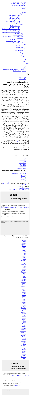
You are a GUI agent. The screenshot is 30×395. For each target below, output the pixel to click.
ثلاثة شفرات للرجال (14, 18)
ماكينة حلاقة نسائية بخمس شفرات (11, 32)
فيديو (21, 51)
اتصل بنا (24, 58)
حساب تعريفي (19, 50)
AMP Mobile (23, 166)
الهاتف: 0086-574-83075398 (19, 173)
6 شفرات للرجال (15, 23)
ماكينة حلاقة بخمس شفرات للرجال (10, 21)
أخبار (25, 44)
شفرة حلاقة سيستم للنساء (13, 41)
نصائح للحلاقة (19, 47)
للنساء (21, 24)
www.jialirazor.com (19, 142)
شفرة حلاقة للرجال (14, 39)
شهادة (21, 54)
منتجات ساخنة (22, 163)
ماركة (21, 53)
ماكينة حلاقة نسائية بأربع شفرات (11, 30)
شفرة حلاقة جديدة (18, 42)
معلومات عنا (23, 48)
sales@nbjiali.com (21, 168)
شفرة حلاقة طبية (18, 33)
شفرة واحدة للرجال (14, 15)
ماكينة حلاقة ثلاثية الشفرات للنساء (11, 29)
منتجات (24, 12)
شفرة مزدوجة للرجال (14, 16)
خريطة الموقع (22, 164)
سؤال (24, 60)
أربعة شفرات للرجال (14, 19)
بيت (25, 10)
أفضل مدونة (5, 183)
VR (25, 59)
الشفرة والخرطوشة (17, 35)
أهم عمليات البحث (24, 185)
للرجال (21, 13)
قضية (24, 56)
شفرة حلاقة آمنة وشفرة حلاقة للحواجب (12, 36)
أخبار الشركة (19, 45)
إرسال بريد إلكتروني (24, 188)
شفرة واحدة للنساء (15, 26)
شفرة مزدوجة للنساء (14, 27)
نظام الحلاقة (19, 38)
